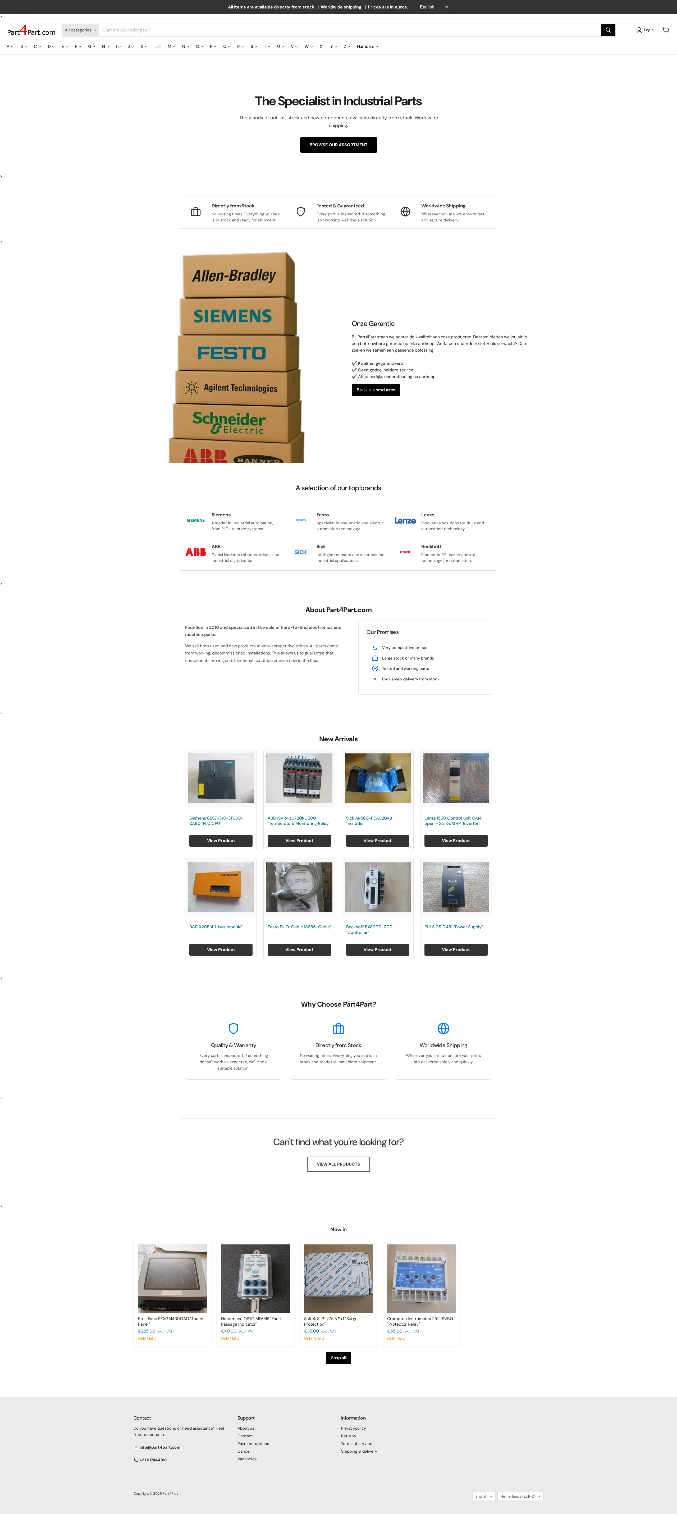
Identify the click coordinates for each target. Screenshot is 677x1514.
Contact (245, 1436)
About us (245, 1428)
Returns (348, 1436)
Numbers (366, 46)
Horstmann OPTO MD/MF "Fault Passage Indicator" (251, 1321)
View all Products (338, 1164)
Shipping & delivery (359, 1451)
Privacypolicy (353, 1428)
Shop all (338, 1358)
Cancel (243, 1451)
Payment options (253, 1443)
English (481, 1496)
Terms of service (356, 1443)
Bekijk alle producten (376, 390)
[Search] (608, 30)
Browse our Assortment (339, 145)
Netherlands (518, 1496)
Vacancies (247, 1459)
